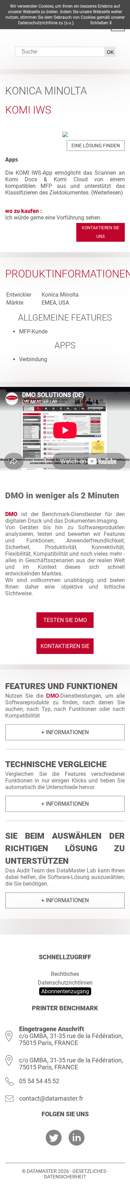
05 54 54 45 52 (39, 1081)
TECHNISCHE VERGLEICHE (55, 764)
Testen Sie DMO (65, 620)
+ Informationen (65, 732)
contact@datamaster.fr (51, 1098)
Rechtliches (65, 974)
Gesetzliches (89, 1171)
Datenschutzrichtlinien (65, 982)
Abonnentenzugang (65, 991)
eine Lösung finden (95, 145)
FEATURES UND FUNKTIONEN (61, 686)
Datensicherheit (65, 1176)
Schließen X (101, 22)
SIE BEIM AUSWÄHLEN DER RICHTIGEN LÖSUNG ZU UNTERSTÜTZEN (65, 848)
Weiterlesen (107, 192)
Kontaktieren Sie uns (100, 232)
